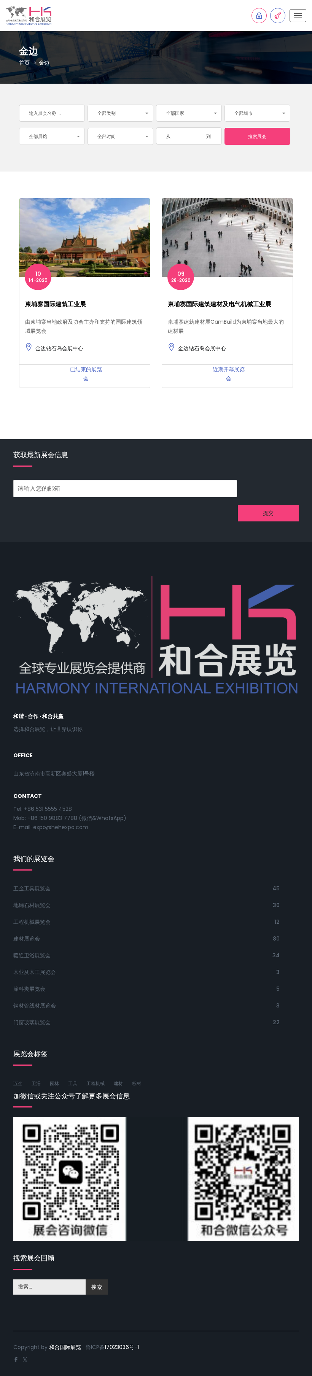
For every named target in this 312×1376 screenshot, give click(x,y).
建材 (118, 1083)
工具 (72, 1083)
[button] (120, 113)
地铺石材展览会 (32, 905)
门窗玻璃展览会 (32, 1022)
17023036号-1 (122, 1347)
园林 (54, 1083)
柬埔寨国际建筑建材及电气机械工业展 (219, 304)
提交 (268, 513)
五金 (17, 1083)
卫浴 (36, 1083)
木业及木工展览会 (34, 972)
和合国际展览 (65, 1347)
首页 (24, 63)
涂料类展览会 (29, 989)
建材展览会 (26, 938)
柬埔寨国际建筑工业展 (55, 304)
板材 (136, 1083)
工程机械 (95, 1083)
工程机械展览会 (32, 922)
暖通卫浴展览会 (32, 955)
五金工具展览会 (32, 888)
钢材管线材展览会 (34, 1005)
